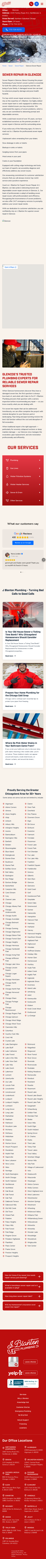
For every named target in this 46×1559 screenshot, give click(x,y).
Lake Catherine (11, 1051)
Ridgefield (31, 1048)
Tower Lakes (32, 1150)
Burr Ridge (9, 879)
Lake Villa (9, 1065)
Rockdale (30, 1068)
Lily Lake (8, 1082)
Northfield (9, 1188)
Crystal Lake (10, 1041)
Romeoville (31, 1075)
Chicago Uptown (11, 1017)
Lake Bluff (9, 1048)
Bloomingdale (10, 848)
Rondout (30, 1078)
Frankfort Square (33, 865)
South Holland (32, 1130)
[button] (36, 4)
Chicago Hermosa (12, 945)
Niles (7, 1167)
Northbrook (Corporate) (10, 1448)
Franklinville (31, 869)
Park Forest (9, 1229)
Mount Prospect (11, 1147)
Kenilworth (31, 1002)
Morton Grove (10, 1143)
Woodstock (31, 1239)
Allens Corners (10, 807)
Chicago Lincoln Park (12, 1473)
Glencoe (30, 882)
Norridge (8, 1171)
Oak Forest (9, 1195)
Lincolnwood (10, 1092)
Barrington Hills (11, 838)
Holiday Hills (32, 954)
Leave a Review (30, 1362)
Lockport (8, 1099)
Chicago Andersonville (10, 911)
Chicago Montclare (12, 979)
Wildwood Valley (34, 1212)
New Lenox (9, 1164)
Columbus (9, 1031)
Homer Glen (32, 957)
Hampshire (31, 916)
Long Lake (9, 1113)
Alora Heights (10, 814)
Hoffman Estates (33, 951)
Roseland (31, 1082)
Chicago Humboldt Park (12, 950)
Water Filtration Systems (20, 476)
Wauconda (31, 1177)
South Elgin (31, 1126)
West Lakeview (33, 1195)
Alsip (7, 817)
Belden (8, 845)
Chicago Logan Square (11, 974)
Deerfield (31, 811)
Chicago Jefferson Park (12, 959)
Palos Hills (9, 1225)
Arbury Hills (9, 824)
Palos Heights (10, 1222)
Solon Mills (31, 1123)
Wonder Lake (32, 1232)
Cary (7, 896)
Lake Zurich (9, 1068)
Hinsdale (30, 947)
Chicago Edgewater (12, 932)
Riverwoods (32, 1065)
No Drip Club (23, 1415)
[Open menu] (42, 4)
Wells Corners (32, 1188)
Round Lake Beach (34, 1095)
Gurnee (30, 910)
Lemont (8, 1075)
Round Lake (32, 1092)
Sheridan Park (32, 1116)
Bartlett (8, 841)
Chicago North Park (12, 989)
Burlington (9, 875)
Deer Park (31, 807)
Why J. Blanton (23, 1398)
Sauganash (31, 1106)
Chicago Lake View (12, 964)
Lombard (8, 1106)
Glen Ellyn (31, 879)
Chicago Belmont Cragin (12, 923)
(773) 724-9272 (15, 24)
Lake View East (11, 1061)
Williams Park (32, 1215)
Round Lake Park (33, 1102)
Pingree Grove (10, 1235)
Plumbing (14, 460)
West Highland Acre (35, 1191)
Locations (23, 1428)
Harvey (30, 930)
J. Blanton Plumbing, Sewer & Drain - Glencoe (26, 8)
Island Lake (31, 988)
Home (4, 66)
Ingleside (30, 978)
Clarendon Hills (11, 1027)
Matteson (9, 1123)
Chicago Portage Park (11, 1003)
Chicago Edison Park (13, 935)
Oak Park (8, 1198)
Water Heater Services (19, 484)
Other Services (16, 500)
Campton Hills (10, 889)
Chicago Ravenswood (10, 1008)
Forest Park (31, 848)
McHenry (8, 1130)
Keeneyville (32, 998)
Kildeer (30, 1005)
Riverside (30, 1061)
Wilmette (31, 1225)
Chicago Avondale (12, 919)
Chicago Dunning (11, 928)
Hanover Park (32, 920)
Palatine (8, 1218)
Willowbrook (32, 1222)
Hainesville (31, 913)
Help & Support (23, 1420)
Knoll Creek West (34, 1009)
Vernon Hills (32, 1160)
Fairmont (30, 834)
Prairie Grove (10, 1249)
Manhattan (9, 1116)
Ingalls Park (31, 975)
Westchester (32, 1198)
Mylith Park (9, 1154)
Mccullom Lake (11, 1126)
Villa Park (30, 1164)
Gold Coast (31, 889)
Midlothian (9, 1136)
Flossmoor (31, 841)
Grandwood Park (33, 896)
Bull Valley (9, 872)
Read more (9, 656)
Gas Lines (14, 468)
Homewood (32, 961)
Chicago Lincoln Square (11, 969)
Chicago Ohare (10, 998)
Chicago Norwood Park (12, 993)
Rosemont (31, 1089)
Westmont (31, 1205)
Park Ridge (9, 1232)
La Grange (31, 1016)
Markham (8, 1119)
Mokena (8, 1140)
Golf (29, 893)
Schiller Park (32, 1113)
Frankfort (30, 862)
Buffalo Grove (10, 869)
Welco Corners (33, 1184)
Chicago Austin (11, 916)
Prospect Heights (12, 1256)
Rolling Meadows (34, 1072)
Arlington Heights (12, 828)
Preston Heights (11, 1253)
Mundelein (9, 1150)
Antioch (8, 821)
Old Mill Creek (10, 1208)
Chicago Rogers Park (13, 1013)
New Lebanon (10, 1160)
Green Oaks (31, 903)
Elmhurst (30, 828)
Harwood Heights (34, 934)
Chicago (8, 903)
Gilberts (30, 875)
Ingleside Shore (33, 981)
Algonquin (9, 804)
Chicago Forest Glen (13, 939)
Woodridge (31, 1235)
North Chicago (10, 1177)
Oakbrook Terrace (12, 1201)
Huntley (30, 964)
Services (23, 1394)
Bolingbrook (10, 855)
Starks (29, 1140)
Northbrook (9, 1184)
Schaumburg (32, 1109)
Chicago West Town (13, 1024)
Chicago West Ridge (13, 1020)
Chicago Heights (11, 942)
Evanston (30, 831)
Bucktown (9, 862)
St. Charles (31, 1136)
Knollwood (31, 1012)
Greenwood (32, 906)
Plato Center (10, 1246)
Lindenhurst (9, 1095)
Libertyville (9, 1078)
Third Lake (31, 1143)
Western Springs (33, 1201)
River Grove (32, 1058)
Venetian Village (33, 1157)
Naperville (9, 1157)
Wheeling (31, 1208)
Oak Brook (9, 1191)
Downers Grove (33, 817)
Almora (8, 811)
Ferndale (30, 838)
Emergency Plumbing (23, 1411)
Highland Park (32, 940)
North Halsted (10, 1181)
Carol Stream (10, 893)
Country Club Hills (12, 1034)
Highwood (31, 944)
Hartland (30, 927)
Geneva (30, 872)
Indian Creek (32, 971)
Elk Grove (31, 824)
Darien (29, 804)
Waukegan (31, 1181)
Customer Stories (23, 1407)
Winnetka (31, 1229)
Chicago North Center (10, 984)
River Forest (32, 1054)
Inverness (31, 985)
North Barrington (11, 1174)
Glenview (31, 886)
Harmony (30, 923)
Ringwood (31, 1051)
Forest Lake (32, 845)
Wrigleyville (32, 1242)
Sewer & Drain (16, 492)
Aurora (7, 831)
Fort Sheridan (32, 852)
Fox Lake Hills (32, 858)
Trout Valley (32, 1154)
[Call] (31, 4)
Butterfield (9, 886)
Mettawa (8, 1133)
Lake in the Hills (11, 1058)
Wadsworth (32, 1174)
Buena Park (9, 865)
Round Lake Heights (35, 1099)
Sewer (10, 66)
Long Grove (9, 1109)
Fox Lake (30, 855)
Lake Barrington (11, 1044)
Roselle (30, 1085)
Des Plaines (32, 814)
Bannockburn (10, 834)
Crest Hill (9, 1037)
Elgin (29, 821)
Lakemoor (9, 1072)
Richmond (31, 1044)
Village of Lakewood (35, 1167)
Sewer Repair (19, 66)
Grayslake (31, 899)
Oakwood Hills (11, 1205)
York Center (31, 1246)
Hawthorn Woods (34, 937)
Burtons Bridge (11, 882)
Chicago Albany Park (13, 906)
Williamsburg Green (35, 1218)
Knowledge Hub (23, 1402)
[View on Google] (7, 555)
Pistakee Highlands (12, 1239)
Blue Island (9, 852)
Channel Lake (10, 899)
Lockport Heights (12, 1102)
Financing (23, 1424)
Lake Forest (10, 1054)
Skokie (29, 1119)
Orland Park (9, 1215)
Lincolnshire (9, 1089)
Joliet (29, 995)
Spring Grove (32, 1133)
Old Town (9, 1212)
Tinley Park (31, 1147)
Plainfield (8, 1242)
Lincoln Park (10, 1085)
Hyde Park (31, 968)
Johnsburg (31, 992)
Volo (29, 1171)
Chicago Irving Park (12, 955)
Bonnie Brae (10, 858)
